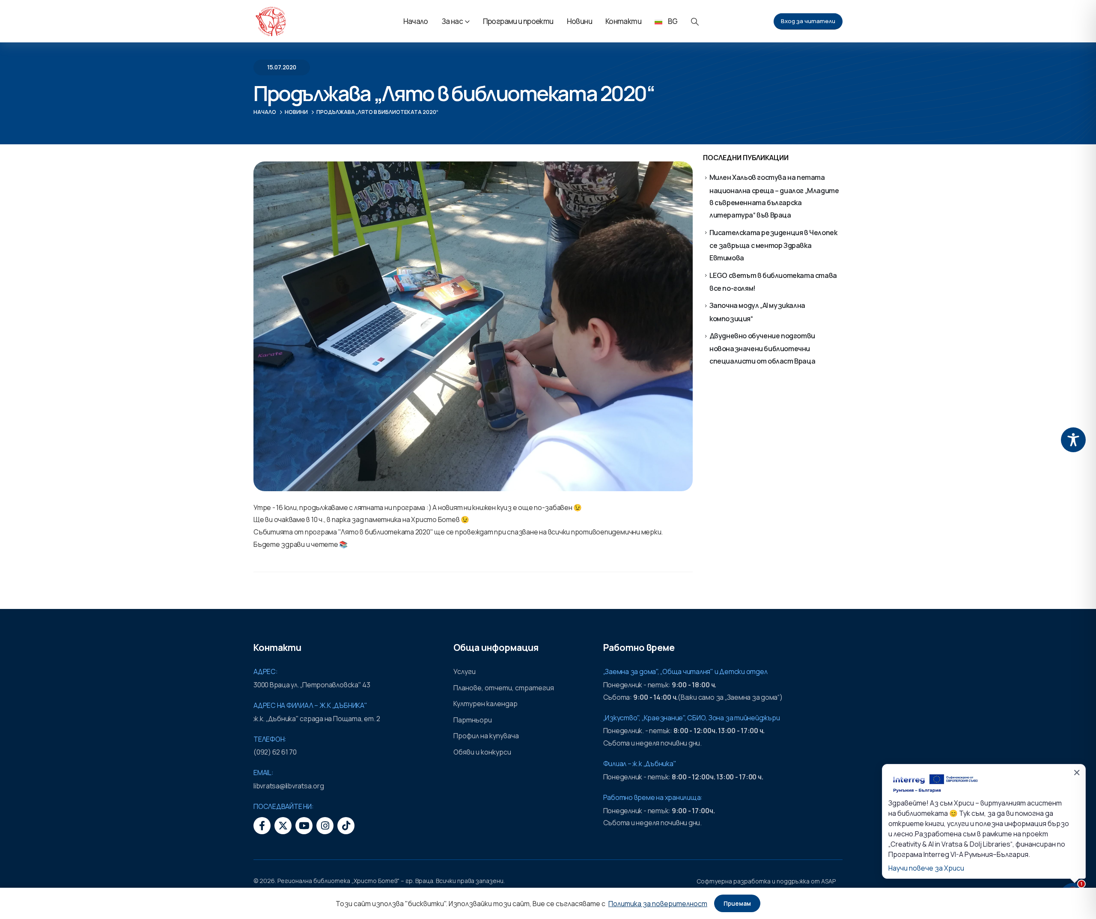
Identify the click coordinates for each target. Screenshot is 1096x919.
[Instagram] (325, 825)
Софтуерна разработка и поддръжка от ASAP (766, 881)
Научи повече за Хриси (926, 868)
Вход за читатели (808, 21)
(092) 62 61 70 (275, 752)
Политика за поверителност (657, 903)
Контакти (623, 21)
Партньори (472, 720)
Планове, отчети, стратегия (503, 687)
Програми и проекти (518, 21)
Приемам (737, 903)
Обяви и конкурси (482, 752)
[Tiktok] (345, 825)
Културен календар (485, 703)
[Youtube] (304, 825)
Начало (415, 21)
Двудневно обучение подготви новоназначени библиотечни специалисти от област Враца (762, 348)
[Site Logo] (270, 21)
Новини (579, 21)
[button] (695, 21)
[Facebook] (262, 825)
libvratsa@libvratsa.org (288, 786)
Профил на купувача (486, 735)
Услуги (464, 671)
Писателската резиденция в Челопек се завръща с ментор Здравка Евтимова (773, 245)
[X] (283, 825)
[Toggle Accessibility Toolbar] (1073, 440)
